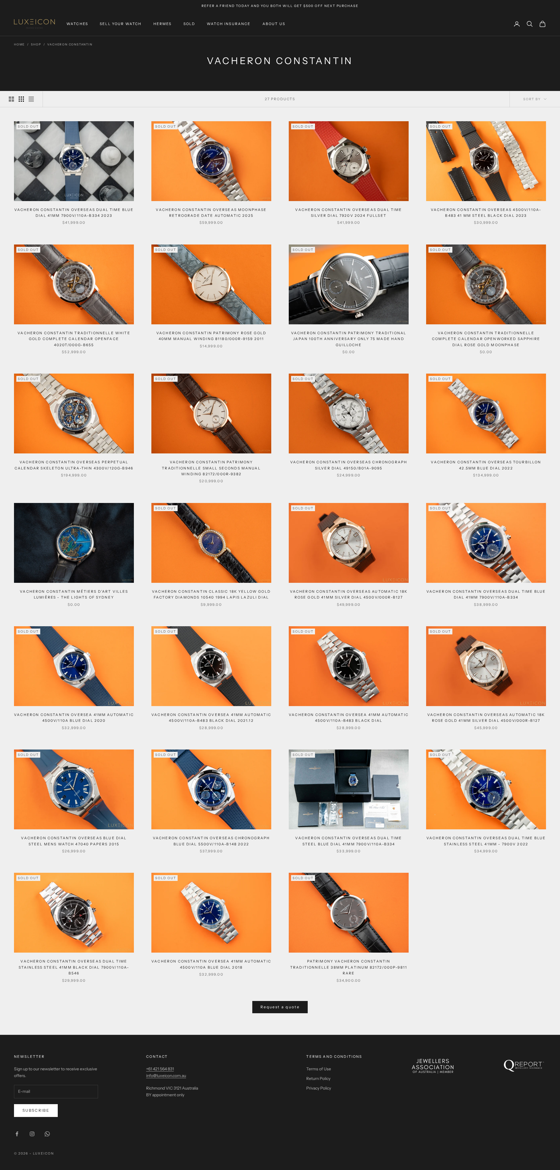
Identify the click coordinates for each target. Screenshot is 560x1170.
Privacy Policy (318, 1088)
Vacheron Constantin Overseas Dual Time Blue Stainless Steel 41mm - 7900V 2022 (486, 841)
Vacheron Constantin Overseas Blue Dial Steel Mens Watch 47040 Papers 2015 (74, 841)
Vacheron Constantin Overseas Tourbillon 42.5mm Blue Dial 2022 (486, 465)
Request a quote (280, 1006)
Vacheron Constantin (69, 44)
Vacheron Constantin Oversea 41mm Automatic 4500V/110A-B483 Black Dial (349, 717)
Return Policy (318, 1078)
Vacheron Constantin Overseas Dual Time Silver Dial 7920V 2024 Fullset (348, 212)
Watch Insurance (229, 24)
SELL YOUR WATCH (120, 24)
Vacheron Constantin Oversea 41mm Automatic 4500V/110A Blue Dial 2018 (211, 964)
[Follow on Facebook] (17, 1134)
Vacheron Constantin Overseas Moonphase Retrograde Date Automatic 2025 (211, 212)
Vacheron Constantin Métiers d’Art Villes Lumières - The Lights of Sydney (74, 594)
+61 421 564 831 (160, 1069)
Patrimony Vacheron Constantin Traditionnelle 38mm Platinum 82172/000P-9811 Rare (348, 967)
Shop (36, 44)
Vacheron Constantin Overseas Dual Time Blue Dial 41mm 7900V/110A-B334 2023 (74, 212)
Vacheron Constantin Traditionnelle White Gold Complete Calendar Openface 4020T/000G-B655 (74, 339)
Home (19, 44)
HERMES (162, 24)
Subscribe (35, 1110)
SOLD (189, 24)
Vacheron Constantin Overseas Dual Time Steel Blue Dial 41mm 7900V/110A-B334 (348, 841)
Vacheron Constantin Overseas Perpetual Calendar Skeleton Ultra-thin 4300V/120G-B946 (74, 465)
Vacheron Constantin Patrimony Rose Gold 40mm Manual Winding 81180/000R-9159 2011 (211, 336)
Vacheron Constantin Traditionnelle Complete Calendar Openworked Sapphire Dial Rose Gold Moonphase (486, 339)
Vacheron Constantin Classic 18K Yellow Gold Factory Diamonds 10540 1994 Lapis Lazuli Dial (211, 594)
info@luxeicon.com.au (166, 1075)
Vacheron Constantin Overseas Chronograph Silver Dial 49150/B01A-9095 (348, 465)
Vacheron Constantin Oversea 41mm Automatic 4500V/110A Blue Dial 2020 (74, 717)
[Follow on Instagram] (32, 1134)
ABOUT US (273, 24)
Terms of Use (318, 1069)
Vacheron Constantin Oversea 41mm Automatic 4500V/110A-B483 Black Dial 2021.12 (211, 717)
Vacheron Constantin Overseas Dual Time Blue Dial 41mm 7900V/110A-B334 (486, 594)
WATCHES (77, 24)
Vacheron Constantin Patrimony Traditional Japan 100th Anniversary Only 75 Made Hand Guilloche (349, 339)
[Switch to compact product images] (31, 99)
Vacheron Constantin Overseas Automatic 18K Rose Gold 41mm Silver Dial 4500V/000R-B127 (349, 594)
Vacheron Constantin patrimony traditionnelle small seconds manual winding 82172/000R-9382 (211, 468)
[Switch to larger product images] (11, 99)
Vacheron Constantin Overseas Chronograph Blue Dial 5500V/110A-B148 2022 (211, 841)
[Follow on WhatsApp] (47, 1134)
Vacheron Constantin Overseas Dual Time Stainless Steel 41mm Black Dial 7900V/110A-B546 (74, 967)
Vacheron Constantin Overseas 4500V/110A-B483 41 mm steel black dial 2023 (486, 212)
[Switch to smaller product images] (21, 99)
